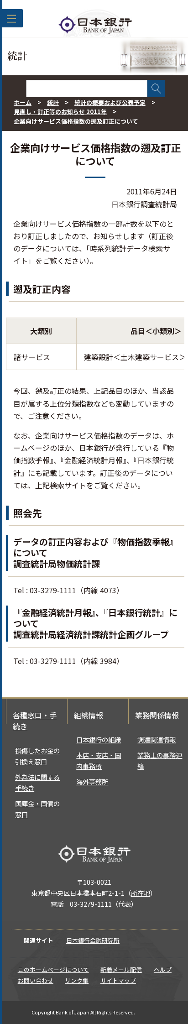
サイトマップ (118, 980)
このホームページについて (53, 969)
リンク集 (77, 980)
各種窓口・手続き (35, 720)
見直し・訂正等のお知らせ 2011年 (60, 111)
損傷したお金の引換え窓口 (37, 756)
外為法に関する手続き (37, 782)
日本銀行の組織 (98, 739)
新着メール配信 (121, 969)
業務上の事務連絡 (159, 760)
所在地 (140, 893)
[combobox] (86, 88)
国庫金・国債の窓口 (37, 809)
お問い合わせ (35, 980)
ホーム (22, 102)
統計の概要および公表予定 (110, 102)
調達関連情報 (156, 739)
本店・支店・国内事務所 (98, 760)
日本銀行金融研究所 (93, 940)
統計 (53, 102)
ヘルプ (163, 969)
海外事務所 (92, 781)
